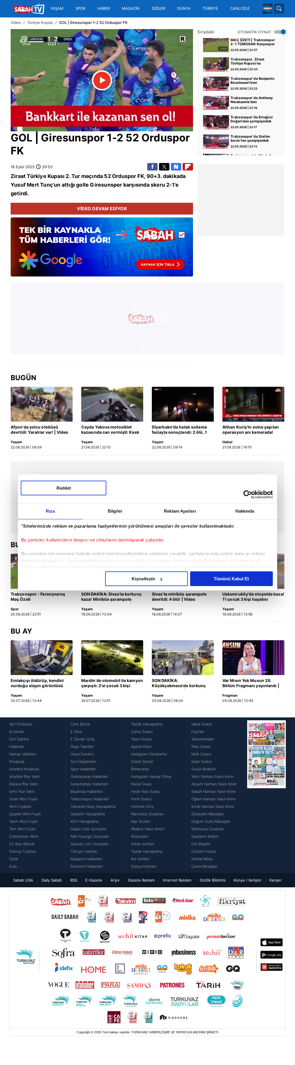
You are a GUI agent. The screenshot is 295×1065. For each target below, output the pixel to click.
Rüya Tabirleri (82, 746)
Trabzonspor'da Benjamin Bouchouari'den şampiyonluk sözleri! (252, 81)
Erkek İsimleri (142, 844)
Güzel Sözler (142, 761)
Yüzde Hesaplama (146, 724)
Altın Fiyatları (20, 806)
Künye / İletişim (247, 880)
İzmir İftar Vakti (22, 791)
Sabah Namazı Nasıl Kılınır (213, 791)
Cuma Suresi (142, 731)
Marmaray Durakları (207, 829)
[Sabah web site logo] (268, 9)
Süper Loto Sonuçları (89, 829)
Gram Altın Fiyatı (23, 799)
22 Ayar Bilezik (22, 844)
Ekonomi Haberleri (87, 866)
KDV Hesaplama (85, 821)
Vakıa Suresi (201, 724)
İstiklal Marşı (202, 858)
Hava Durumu (82, 754)
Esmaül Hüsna (203, 851)
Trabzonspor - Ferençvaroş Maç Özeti (38, 597)
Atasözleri (139, 836)
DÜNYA (183, 8)
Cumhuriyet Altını (23, 836)
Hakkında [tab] (244, 511)
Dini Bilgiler (200, 844)
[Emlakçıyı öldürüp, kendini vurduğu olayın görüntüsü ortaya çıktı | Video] (42, 657)
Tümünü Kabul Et (231, 578)
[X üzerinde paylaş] (164, 166)
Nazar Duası (141, 784)
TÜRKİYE (210, 8)
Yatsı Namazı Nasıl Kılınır (212, 776)
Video (16, 22)
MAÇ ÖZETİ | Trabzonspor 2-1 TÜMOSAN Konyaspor (252, 42)
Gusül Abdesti (203, 769)
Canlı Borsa (80, 724)
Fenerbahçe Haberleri (89, 784)
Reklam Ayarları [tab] (180, 511)
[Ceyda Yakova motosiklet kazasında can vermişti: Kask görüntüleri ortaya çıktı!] (112, 404)
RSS (73, 880)
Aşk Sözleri (140, 821)
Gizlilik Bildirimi (213, 880)
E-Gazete (93, 880)
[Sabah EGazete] (266, 795)
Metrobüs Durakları (147, 814)
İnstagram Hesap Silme (151, 776)
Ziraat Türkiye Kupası (38, 176)
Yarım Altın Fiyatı (23, 821)
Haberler (16, 746)
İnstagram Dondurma (149, 754)
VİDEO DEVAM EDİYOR (102, 208)
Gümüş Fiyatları (22, 851)
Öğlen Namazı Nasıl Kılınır (213, 799)
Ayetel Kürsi (141, 746)
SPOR (80, 8)
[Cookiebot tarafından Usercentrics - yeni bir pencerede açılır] (247, 494)
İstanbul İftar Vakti (24, 776)
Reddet (63, 488)
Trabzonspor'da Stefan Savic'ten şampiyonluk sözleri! (250, 138)
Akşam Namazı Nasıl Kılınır (214, 784)
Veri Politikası (20, 724)
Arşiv (115, 880)
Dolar (13, 858)
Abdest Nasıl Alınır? (147, 829)
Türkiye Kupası (40, 22)
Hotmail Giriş (142, 806)
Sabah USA (23, 880)
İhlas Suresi (201, 746)
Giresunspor (72, 137)
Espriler (197, 731)
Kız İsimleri (140, 858)
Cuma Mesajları (204, 866)
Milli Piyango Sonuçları (90, 836)
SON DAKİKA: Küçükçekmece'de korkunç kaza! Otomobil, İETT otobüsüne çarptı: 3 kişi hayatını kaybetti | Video (179, 683)
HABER (103, 8)
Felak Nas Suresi (145, 791)
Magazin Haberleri (86, 858)
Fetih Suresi (141, 799)
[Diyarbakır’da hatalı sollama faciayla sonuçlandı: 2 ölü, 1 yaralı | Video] (183, 404)
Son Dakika (19, 739)
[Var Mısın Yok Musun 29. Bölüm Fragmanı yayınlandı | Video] (253, 657)
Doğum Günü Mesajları (210, 821)
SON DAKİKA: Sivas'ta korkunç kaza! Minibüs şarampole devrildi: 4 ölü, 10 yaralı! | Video (111, 597)
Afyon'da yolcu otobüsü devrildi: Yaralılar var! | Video (39, 430)
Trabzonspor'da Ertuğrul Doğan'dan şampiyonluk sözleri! (251, 119)
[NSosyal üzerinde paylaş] (176, 166)
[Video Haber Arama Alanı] (279, 8)
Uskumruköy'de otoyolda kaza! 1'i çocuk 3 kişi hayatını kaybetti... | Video (253, 597)
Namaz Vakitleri (22, 754)
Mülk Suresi (201, 754)
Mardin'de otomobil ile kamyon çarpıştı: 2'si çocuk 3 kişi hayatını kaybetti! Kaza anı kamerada (112, 683)
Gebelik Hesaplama (88, 814)
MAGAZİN (130, 8)
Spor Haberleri (83, 769)
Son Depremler (84, 761)
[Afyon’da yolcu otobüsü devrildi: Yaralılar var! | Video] (42, 404)
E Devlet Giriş (82, 739)
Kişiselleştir (143, 578)
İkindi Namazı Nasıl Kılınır (212, 806)
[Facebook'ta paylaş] (152, 166)
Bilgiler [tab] (115, 511)
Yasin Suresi (141, 739)
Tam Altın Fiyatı (22, 829)
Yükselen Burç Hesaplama (93, 806)
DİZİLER (158, 8)
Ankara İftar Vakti (23, 784)
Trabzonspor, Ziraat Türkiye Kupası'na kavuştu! (247, 61)
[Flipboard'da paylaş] (188, 166)
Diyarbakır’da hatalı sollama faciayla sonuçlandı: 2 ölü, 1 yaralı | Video (179, 430)
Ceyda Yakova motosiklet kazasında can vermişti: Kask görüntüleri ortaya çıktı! (110, 430)
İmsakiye (16, 761)
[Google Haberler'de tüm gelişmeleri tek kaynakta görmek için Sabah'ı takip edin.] (102, 250)
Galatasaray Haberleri (89, 776)
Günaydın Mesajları (207, 814)
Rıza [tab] (50, 511)
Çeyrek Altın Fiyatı (25, 814)
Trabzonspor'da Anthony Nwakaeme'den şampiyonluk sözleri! (251, 100)
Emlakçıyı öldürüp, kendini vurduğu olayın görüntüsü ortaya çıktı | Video (37, 683)
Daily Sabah (51, 880)
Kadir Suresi (201, 761)
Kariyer (275, 880)
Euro (13, 866)
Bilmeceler (140, 769)
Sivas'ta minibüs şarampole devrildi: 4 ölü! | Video (179, 597)
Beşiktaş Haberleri (87, 791)
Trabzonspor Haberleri (90, 799)
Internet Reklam (177, 880)
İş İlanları (16, 731)
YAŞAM (56, 8)
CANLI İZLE (240, 8)
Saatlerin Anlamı (205, 836)
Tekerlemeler (202, 739)
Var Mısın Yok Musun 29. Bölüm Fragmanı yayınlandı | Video (250, 683)
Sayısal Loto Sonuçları (90, 844)
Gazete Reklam (141, 880)
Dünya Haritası (143, 866)
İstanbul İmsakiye (24, 769)
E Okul (76, 731)
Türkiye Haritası (84, 851)
